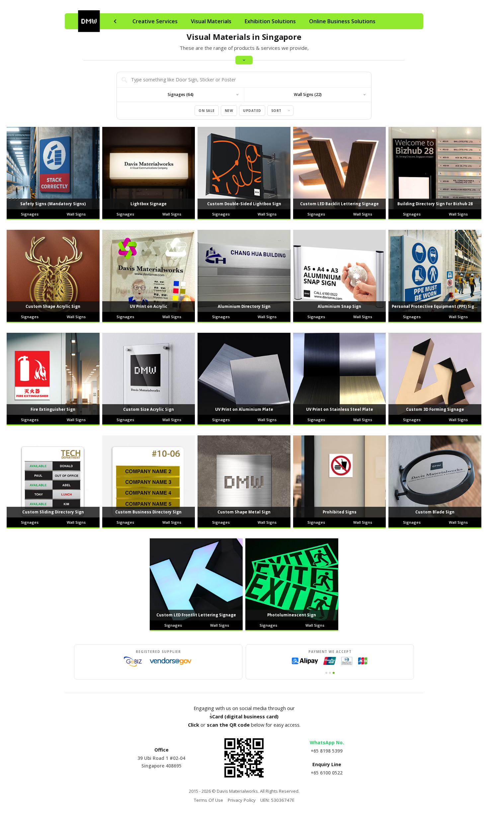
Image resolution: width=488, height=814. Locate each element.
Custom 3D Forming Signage (435, 409)
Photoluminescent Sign (291, 614)
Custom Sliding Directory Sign (53, 511)
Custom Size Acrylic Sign (148, 409)
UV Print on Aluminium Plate (244, 409)
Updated (252, 110)
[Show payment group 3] (334, 673)
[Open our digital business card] (244, 757)
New (229, 110)
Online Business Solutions (342, 21)
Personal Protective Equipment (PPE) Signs (435, 306)
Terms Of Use (208, 800)
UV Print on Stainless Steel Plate (339, 409)
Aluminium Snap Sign (339, 306)
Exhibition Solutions (270, 21)
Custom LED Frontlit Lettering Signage (196, 614)
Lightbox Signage (148, 203)
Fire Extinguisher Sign (53, 409)
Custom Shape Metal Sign (244, 511)
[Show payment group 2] (330, 673)
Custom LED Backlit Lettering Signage (339, 203)
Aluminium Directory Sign (244, 306)
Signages (30, 214)
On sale (207, 110)
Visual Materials (211, 21)
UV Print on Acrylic (148, 306)
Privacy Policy (242, 800)
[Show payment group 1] (326, 673)
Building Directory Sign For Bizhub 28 (435, 203)
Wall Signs (76, 214)
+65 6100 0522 (327, 773)
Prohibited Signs (340, 511)
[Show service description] (244, 60)
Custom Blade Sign (434, 511)
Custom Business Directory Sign (148, 511)
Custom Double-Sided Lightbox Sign (244, 203)
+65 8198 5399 (327, 751)
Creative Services (155, 21)
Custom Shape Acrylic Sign (53, 306)
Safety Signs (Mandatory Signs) (53, 203)
